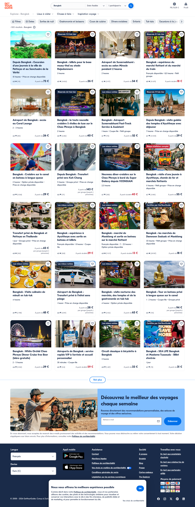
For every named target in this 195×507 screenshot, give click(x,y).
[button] (30, 58)
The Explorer (144, 477)
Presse (142, 468)
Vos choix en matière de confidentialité (109, 468)
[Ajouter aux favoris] (48, 34)
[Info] (34, 27)
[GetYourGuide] (9, 5)
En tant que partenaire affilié (170, 472)
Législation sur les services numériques (108, 477)
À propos (143, 454)
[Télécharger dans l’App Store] (73, 467)
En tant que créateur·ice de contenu (172, 464)
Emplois (142, 458)
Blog (141, 463)
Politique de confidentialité (83, 436)
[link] (30, 58)
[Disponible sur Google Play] (73, 456)
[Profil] (186, 4)
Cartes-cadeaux (146, 472)
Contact (95, 454)
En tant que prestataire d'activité (170, 456)
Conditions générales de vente (105, 472)
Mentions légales (99, 458)
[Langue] (174, 4)
